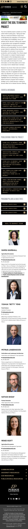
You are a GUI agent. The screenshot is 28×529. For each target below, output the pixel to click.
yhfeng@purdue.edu (8, 312)
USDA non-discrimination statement (16, 516)
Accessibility (5, 514)
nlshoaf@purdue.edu (8, 404)
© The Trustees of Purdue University (13, 513)
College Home (5, 12)
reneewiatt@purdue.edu (9, 448)
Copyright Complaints (13, 519)
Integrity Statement (7, 517)
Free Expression (15, 517)
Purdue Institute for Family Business (12, 273)
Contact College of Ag (22, 2)
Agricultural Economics (16, 12)
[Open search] (25, 7)
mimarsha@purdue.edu (9, 259)
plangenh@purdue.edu (9, 357)
